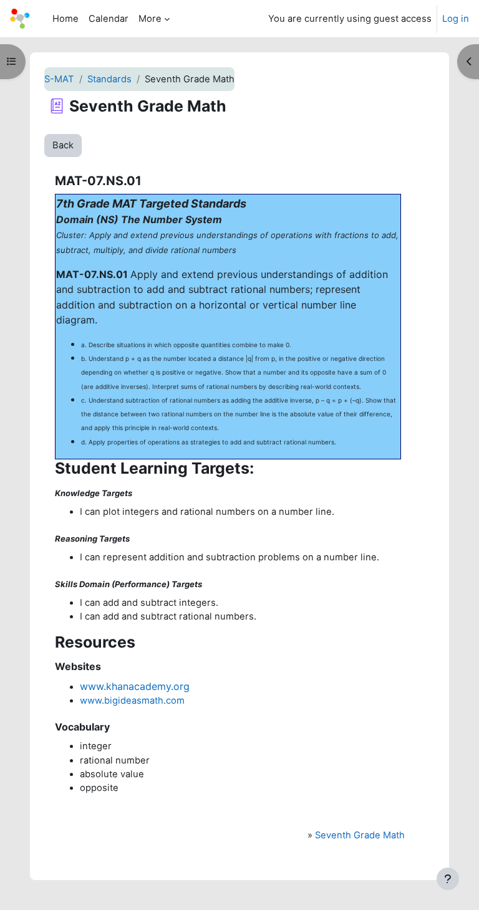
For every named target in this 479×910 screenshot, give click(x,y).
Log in (455, 18)
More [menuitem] (150, 18)
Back (63, 145)
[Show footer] (448, 879)
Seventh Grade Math (360, 835)
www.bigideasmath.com (132, 700)
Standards (109, 79)
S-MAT (59, 79)
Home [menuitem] (65, 18)
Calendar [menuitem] (108, 18)
